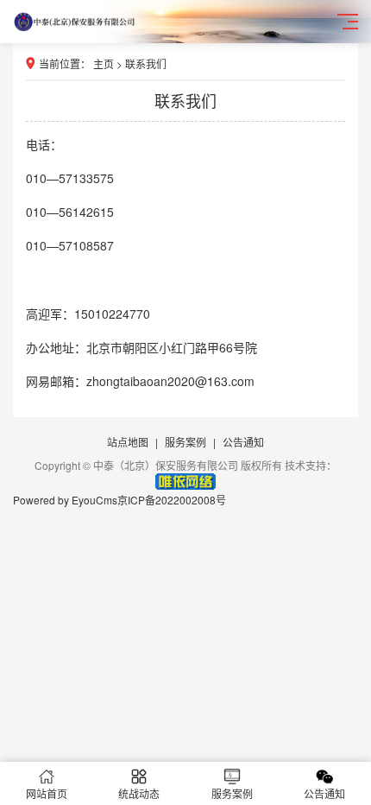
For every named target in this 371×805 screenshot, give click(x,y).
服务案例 (185, 441)
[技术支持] (185, 485)
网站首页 (46, 793)
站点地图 (127, 441)
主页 (103, 63)
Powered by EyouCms (65, 499)
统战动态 (139, 793)
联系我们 (146, 63)
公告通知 (243, 441)
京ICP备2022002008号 (171, 499)
